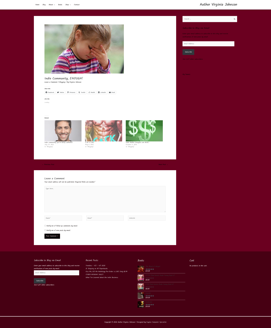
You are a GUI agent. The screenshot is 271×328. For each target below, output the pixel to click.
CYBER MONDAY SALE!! (94, 274)
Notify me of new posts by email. (58, 230)
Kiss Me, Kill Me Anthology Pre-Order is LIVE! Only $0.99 (106, 271)
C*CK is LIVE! (89, 142)
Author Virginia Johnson (218, 5)
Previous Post (48, 164)
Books (60, 4)
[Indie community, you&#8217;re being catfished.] (63, 130)
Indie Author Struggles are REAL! (137, 142)
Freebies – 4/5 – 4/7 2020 (95, 265)
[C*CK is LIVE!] (104, 130)
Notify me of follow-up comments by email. (62, 226)
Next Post (163, 164)
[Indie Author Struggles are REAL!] (145, 130)
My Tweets (186, 74)
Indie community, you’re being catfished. (58, 142)
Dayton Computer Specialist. (156, 322)
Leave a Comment (50, 82)
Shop (67, 4)
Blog (44, 4)
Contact (77, 4)
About (51, 4)
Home (37, 4)
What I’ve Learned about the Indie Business (102, 277)
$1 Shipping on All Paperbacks (97, 268)
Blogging (62, 82)
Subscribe (188, 52)
